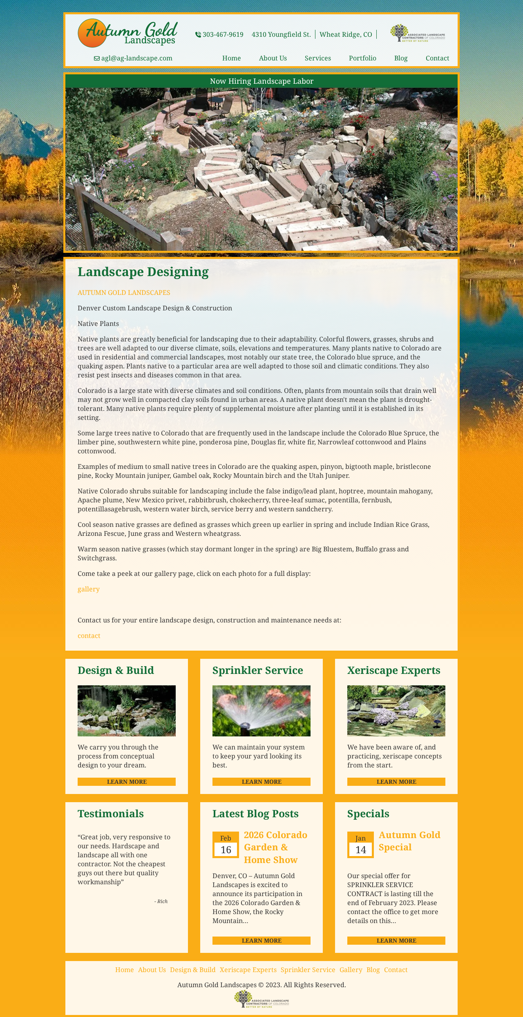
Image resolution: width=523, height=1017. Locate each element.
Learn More (127, 781)
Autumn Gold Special (409, 840)
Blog (401, 58)
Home (231, 58)
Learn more (262, 940)
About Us (273, 58)
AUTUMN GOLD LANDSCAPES (124, 292)
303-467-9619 (223, 34)
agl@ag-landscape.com (136, 58)
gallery (89, 588)
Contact (437, 58)
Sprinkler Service (308, 969)
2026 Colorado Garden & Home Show (275, 846)
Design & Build (193, 969)
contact (89, 635)
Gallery (351, 969)
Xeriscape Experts (248, 969)
